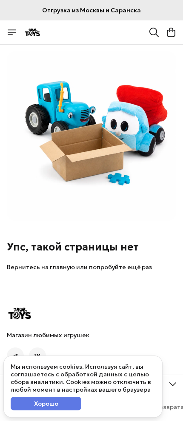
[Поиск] (154, 32)
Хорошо (46, 403)
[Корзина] (171, 32)
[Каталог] (12, 32)
